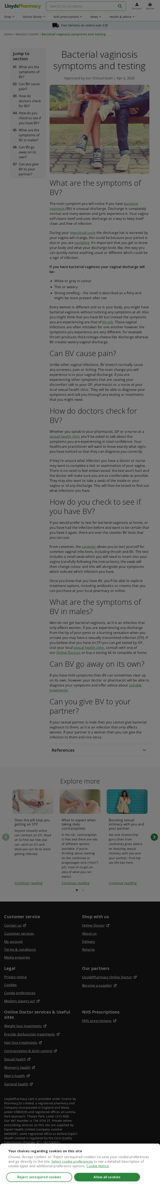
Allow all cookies (107, 1177)
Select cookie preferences (72, 1161)
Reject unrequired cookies (39, 1177)
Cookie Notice (97, 1166)
